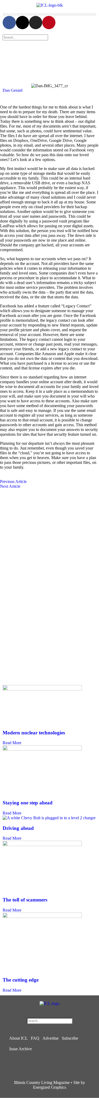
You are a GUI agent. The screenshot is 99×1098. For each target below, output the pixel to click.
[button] (49, 14)
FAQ (35, 1038)
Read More (12, 742)
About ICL (18, 1038)
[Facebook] (9, 22)
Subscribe (70, 1038)
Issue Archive (20, 1049)
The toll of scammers (25, 900)
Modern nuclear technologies (34, 732)
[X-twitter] (22, 22)
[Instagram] (35, 22)
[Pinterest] (48, 22)
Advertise (51, 1038)
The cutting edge (21, 980)
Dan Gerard (12, 90)
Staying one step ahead (28, 802)
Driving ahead (18, 828)
